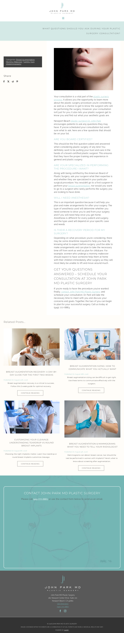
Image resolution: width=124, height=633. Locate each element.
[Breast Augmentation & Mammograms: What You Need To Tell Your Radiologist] (92, 419)
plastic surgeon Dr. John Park (86, 121)
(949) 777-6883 (63, 607)
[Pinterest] (17, 81)
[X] (8, 81)
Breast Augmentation (25, 60)
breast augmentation (79, 185)
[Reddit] (13, 81)
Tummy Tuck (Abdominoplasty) (20, 63)
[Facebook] (4, 81)
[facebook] (60, 611)
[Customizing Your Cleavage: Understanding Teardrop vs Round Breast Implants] (32, 416)
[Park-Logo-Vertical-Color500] (62, 3)
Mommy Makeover (14, 62)
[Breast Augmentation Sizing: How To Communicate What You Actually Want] (92, 344)
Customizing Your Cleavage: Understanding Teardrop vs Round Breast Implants (31, 443)
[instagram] (65, 611)
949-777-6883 (40, 499)
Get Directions (62, 604)
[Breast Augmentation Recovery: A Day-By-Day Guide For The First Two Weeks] (32, 347)
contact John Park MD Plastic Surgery (81, 291)
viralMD (66, 630)
